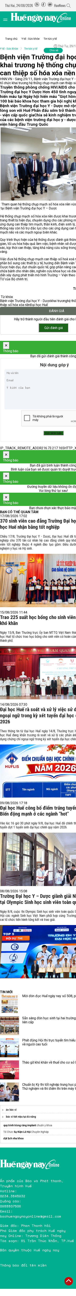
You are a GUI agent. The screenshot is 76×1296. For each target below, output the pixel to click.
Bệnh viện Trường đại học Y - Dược (25, 301)
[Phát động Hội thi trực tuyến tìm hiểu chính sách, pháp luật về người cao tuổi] (9, 1047)
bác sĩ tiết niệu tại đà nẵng (21, 1116)
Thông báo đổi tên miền (23, 1265)
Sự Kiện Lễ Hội (22, 1131)
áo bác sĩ (11, 1109)
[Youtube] (50, 5)
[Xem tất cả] (7, 19)
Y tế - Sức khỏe (30, 38)
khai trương (59, 301)
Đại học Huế (39, 305)
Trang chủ (11, 38)
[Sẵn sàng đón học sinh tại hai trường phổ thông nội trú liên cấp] (9, 1025)
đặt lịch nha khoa (13, 1138)
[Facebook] (43, 5)
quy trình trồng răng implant (19, 1125)
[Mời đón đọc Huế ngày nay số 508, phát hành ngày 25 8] (9, 1003)
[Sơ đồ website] (36, 5)
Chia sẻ (53, 50)
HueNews (60, 5)
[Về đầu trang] (68, 1281)
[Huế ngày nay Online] (43, 19)
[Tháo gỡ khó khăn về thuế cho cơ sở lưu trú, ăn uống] (9, 1069)
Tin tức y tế (50, 38)
